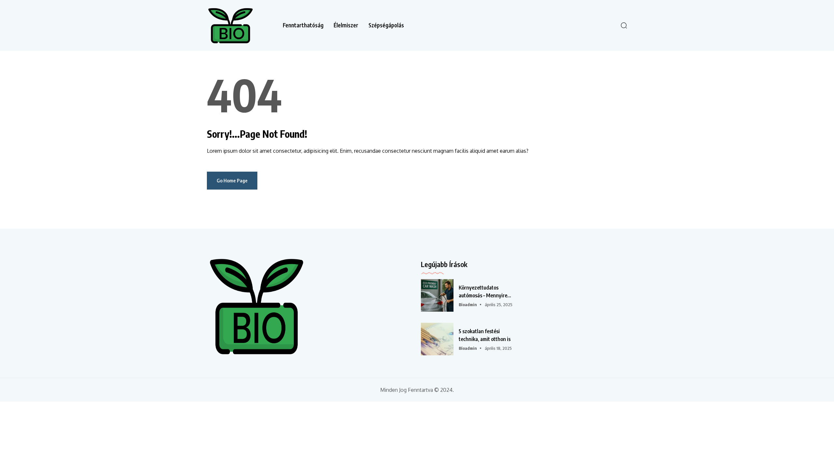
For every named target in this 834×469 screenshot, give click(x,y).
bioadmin (468, 304)
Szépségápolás (386, 25)
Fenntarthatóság (303, 25)
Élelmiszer (346, 25)
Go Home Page (232, 180)
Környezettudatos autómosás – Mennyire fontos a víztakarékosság (486, 291)
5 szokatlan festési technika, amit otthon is (484, 335)
